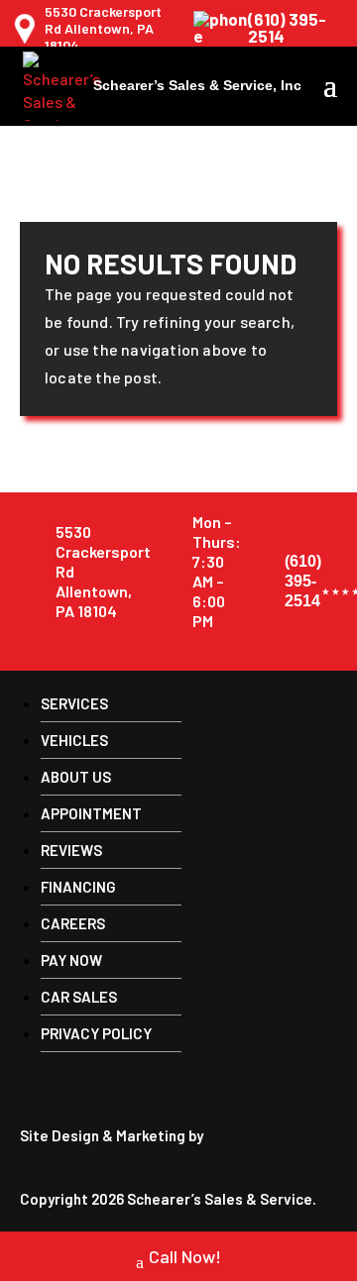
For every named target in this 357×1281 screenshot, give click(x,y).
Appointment (91, 813)
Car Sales (79, 997)
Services (74, 703)
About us (76, 777)
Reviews (71, 850)
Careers (73, 923)
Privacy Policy (96, 1033)
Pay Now (71, 960)
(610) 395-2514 (287, 28)
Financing (78, 887)
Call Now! (185, 1256)
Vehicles (74, 740)
